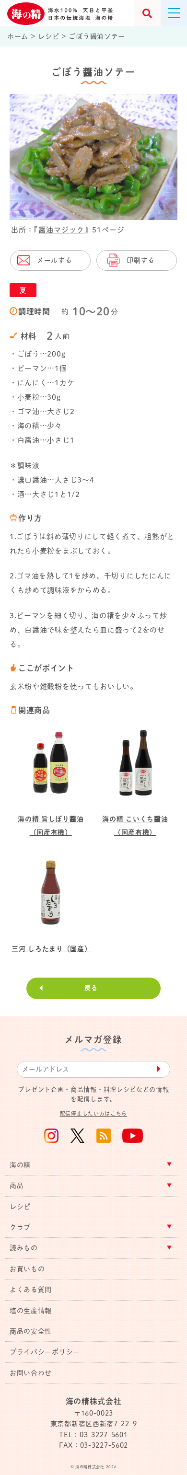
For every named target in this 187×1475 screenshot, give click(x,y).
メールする (54, 260)
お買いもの (27, 1269)
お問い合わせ (31, 1373)
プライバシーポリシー (45, 1351)
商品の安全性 (31, 1331)
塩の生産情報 (31, 1310)
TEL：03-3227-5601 (93, 1434)
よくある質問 (31, 1289)
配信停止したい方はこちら (93, 1113)
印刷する (141, 260)
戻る (90, 988)
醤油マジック (61, 229)
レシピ (20, 1206)
